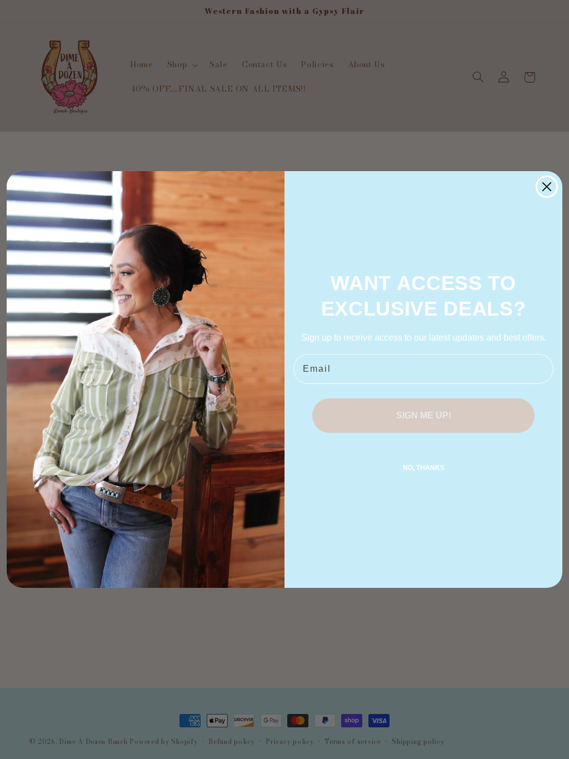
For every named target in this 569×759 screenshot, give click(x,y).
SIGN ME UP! (423, 415)
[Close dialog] (547, 187)
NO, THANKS (424, 468)
